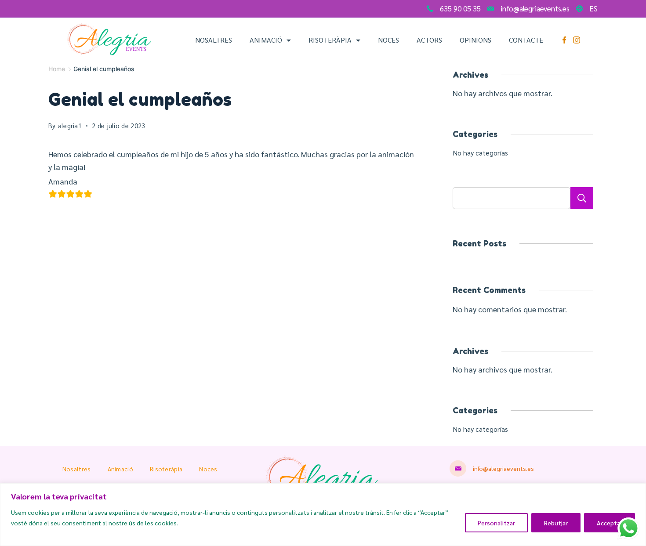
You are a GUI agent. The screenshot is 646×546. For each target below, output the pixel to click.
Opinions (475, 40)
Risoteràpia (330, 40)
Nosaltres (213, 40)
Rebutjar (556, 523)
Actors (429, 40)
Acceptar (609, 523)
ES (593, 8)
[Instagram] (576, 39)
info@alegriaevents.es (535, 8)
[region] (323, 514)
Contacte (526, 40)
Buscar (581, 198)
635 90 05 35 (460, 8)
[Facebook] (564, 39)
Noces (388, 40)
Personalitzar (496, 523)
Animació (266, 40)
